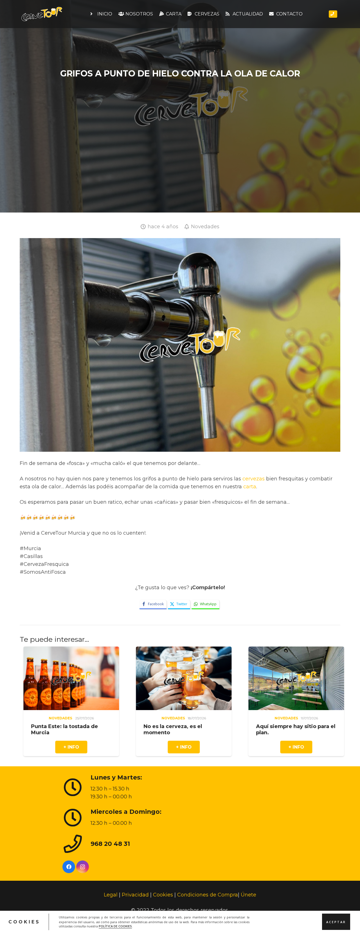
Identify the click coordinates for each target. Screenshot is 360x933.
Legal (111, 895)
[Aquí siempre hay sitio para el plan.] (182, 650)
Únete (248, 895)
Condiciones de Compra (207, 895)
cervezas (253, 479)
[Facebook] (68, 866)
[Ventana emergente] (333, 14)
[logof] (42, 14)
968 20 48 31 (110, 843)
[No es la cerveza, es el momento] (70, 650)
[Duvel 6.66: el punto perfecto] (295, 650)
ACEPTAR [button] (336, 922)
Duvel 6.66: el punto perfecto (295, 726)
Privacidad (135, 895)
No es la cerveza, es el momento (59, 729)
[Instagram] (82, 866)
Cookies (163, 895)
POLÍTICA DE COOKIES (115, 926)
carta (249, 487)
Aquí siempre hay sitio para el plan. (182, 729)
